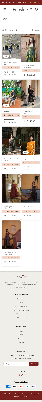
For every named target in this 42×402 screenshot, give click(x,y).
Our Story (21, 338)
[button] (4, 9)
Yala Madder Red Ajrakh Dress (9, 207)
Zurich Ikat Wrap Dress (29, 113)
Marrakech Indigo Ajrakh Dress (10, 253)
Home (21, 331)
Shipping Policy (21, 306)
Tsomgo (6, 112)
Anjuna (26, 159)
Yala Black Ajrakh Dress (29, 207)
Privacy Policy (21, 314)
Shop (21, 335)
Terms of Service (21, 318)
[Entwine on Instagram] (39, 3)
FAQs (21, 303)
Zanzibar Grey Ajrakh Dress (11, 160)
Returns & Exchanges (21, 310)
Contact (21, 342)
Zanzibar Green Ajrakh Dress (29, 66)
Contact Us (21, 299)
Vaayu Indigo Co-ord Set (11, 63)
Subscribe (34, 364)
